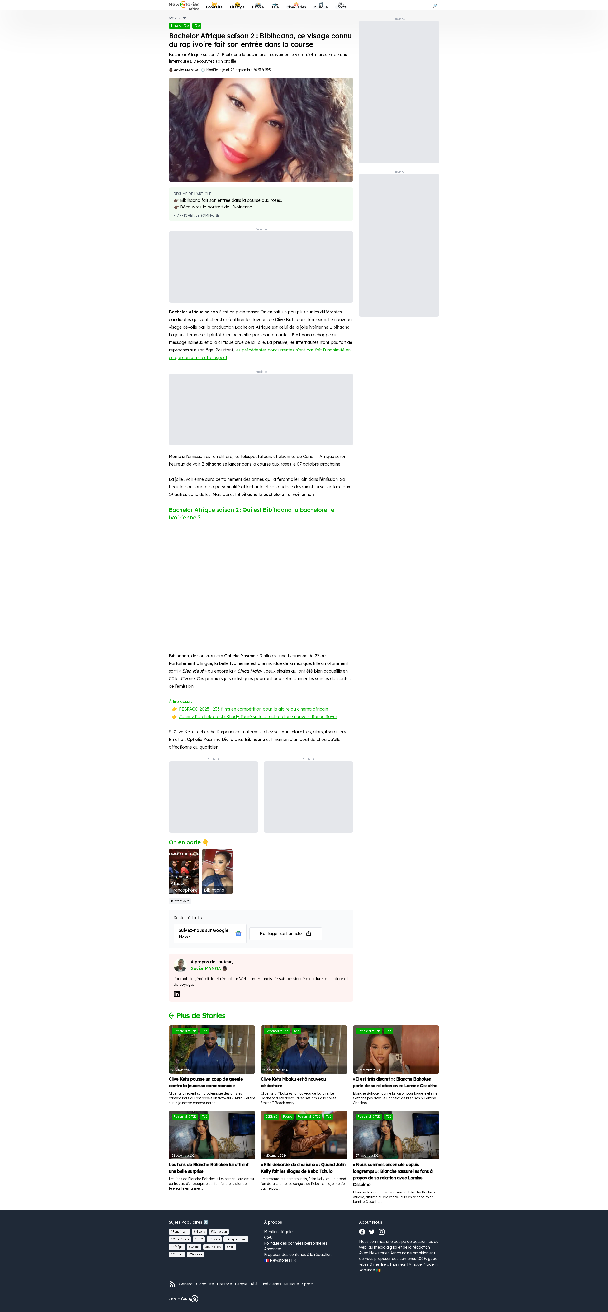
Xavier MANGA (186, 70)
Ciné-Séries (271, 1284)
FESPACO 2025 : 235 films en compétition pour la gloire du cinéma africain (253, 709)
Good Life (205, 1284)
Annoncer (272, 1248)
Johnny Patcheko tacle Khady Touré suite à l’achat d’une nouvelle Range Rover (258, 716)
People (241, 1284)
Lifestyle (224, 1284)
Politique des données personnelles (295, 1243)
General (186, 1284)
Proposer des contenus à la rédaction (298, 1254)
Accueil (173, 18)
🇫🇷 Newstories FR (280, 1260)
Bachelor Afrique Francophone (184, 883)
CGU (268, 1237)
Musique (291, 1284)
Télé (183, 18)
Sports (308, 1284)
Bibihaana (214, 890)
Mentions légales (279, 1231)
